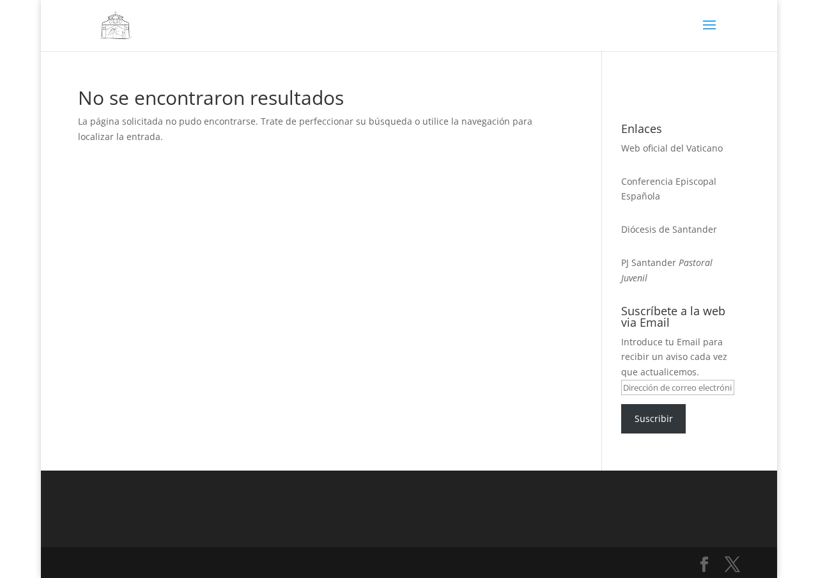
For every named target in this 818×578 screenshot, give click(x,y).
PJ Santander (648, 262)
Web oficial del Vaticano (672, 148)
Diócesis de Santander (669, 229)
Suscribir (654, 418)
